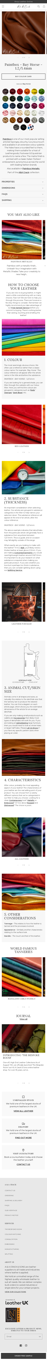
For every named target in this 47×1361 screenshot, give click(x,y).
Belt (22, 548)
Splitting (9, 1254)
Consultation (11, 1239)
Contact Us (10, 1190)
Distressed (9, 805)
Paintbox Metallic (31, 168)
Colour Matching (13, 1234)
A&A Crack (24, 172)
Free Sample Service (20, 308)
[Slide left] (18, 57)
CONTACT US (23, 1164)
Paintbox (7, 139)
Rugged (30, 803)
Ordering (9, 1195)
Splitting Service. (14, 570)
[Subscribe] (39, 1336)
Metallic (30, 800)
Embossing (9, 1244)
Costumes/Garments (23, 553)
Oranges (8, 393)
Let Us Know (32, 728)
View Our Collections (15, 1292)
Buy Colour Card (23, 76)
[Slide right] (29, 57)
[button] (3, 6)
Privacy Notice (11, 1215)
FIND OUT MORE (23, 1138)
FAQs (7, 1205)
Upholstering (22, 723)
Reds (32, 390)
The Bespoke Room (13, 1229)
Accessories (19, 718)
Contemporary (15, 800)
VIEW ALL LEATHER (23, 1111)
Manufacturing (12, 1249)
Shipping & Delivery (13, 1200)
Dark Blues (18, 393)
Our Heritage (11, 1210)
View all (23, 1019)
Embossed (9, 803)
